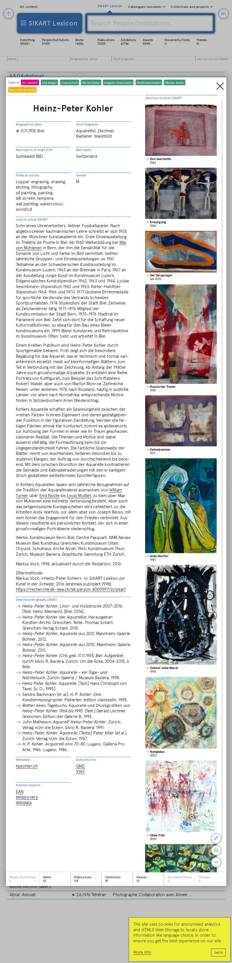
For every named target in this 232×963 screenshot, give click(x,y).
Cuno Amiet (69, 82)
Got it (218, 953)
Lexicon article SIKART (32, 219)
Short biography (87, 124)
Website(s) (23, 759)
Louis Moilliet (79, 496)
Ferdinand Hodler (149, 82)
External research (28, 785)
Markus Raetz (174, 82)
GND (80, 766)
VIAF (80, 772)
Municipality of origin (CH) (34, 150)
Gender (81, 175)
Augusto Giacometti (118, 82)
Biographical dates (29, 124)
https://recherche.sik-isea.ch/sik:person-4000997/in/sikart (71, 589)
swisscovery (27, 797)
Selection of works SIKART (163, 98)
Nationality (83, 150)
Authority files (86, 759)
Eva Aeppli (49, 82)
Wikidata (23, 803)
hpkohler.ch (27, 766)
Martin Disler (91, 82)
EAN (19, 792)
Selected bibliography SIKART (36, 599)
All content (30, 82)
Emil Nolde (49, 496)
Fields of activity (27, 175)
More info (142, 952)
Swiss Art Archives (22, 90)
